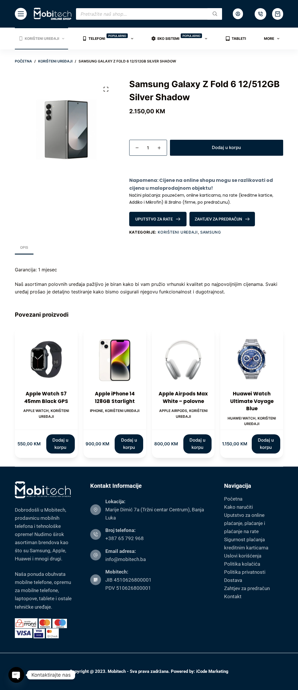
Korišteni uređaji (42, 38)
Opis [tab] (24, 247)
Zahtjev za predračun (247, 588)
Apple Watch (36, 410)
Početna (233, 499)
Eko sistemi (179, 37)
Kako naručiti (238, 507)
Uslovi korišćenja (242, 556)
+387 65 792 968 (124, 538)
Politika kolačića (242, 564)
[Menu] (21, 14)
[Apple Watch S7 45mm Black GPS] (46, 359)
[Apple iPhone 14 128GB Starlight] (115, 359)
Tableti (239, 38)
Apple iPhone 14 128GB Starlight (115, 397)
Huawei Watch (242, 418)
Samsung (210, 232)
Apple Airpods (173, 410)
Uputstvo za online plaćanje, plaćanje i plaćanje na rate (244, 523)
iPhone (96, 410)
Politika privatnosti (244, 572)
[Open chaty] (16, 675)
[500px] (260, 14)
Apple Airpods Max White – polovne (183, 397)
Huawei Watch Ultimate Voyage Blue (252, 401)
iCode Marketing (212, 671)
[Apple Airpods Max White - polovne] (183, 359)
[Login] (238, 13)
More (269, 38)
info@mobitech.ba (125, 559)
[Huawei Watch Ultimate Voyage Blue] (251, 359)
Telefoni (107, 37)
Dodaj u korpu (226, 147)
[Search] (214, 14)
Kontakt (233, 596)
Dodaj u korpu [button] (60, 443)
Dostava (233, 580)
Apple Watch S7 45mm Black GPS (46, 397)
